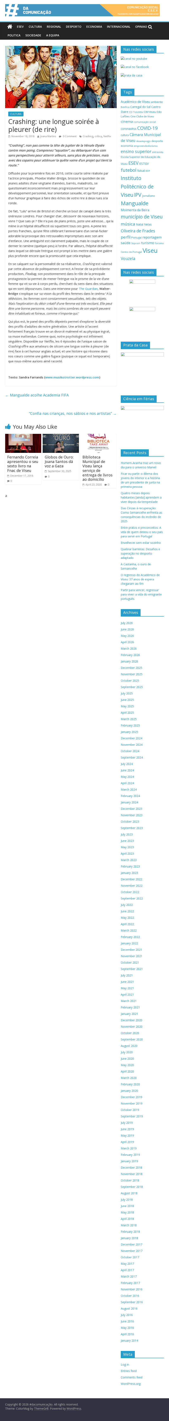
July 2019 (127, 1123)
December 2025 (131, 668)
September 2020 (132, 1039)
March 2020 (129, 1078)
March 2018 (129, 1225)
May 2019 (127, 1135)
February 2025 (130, 725)
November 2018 (131, 1174)
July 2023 (127, 834)
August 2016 (129, 1308)
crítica (98, 136)
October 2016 (130, 1296)
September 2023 (132, 828)
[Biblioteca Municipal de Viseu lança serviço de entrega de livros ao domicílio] (98, 436)
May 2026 (127, 636)
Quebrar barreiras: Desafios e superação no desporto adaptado (140, 553)
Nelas (148, 224)
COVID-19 (147, 128)
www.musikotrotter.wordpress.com (72, 377)
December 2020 (131, 1020)
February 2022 (130, 937)
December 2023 (131, 809)
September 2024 (132, 757)
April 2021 (127, 994)
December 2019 (131, 1097)
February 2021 (130, 1007)
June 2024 (127, 770)
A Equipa (52, 35)
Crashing (88, 136)
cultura (125, 135)
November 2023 (131, 815)
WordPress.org (131, 1384)
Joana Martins (48, 136)
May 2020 (127, 1065)
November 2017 (131, 1251)
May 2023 (127, 847)
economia (127, 146)
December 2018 (131, 1167)
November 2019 (131, 1103)
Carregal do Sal (140, 107)
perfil (125, 237)
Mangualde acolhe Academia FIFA (37, 395)
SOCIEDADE (33, 35)
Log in (125, 1364)
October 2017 (130, 1257)
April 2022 (127, 924)
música (128, 224)
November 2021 (131, 956)
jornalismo (148, 196)
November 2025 (131, 674)
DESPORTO (73, 27)
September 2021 (132, 969)
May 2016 (127, 1328)
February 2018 (130, 1232)
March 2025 (129, 719)
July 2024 (127, 764)
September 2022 (132, 898)
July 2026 (127, 623)
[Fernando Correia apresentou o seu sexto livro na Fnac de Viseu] (23, 436)
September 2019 (132, 1116)
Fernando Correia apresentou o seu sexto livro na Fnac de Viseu (22, 464)
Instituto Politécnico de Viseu (137, 186)
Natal (139, 224)
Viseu (150, 250)
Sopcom (135, 243)
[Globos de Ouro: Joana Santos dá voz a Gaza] (61, 436)
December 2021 (131, 950)
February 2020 (130, 1084)
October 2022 (130, 892)
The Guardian (88, 288)
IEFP (148, 170)
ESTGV (144, 163)
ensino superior (136, 151)
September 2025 (132, 687)
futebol (128, 170)
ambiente (157, 102)
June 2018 (127, 1206)
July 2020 (127, 1052)
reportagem (152, 237)
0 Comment (69, 136)
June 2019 (127, 1129)
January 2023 (129, 873)
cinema (127, 121)
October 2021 (130, 962)
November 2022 (131, 886)
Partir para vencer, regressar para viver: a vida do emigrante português (141, 594)
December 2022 (131, 879)
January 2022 (129, 943)
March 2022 (129, 930)
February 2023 (130, 866)
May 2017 (127, 1264)
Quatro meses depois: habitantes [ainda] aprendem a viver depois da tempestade (141, 497)
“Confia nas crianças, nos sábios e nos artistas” (73, 413)
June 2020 (127, 1059)
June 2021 (127, 982)
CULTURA (35, 27)
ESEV (20, 27)
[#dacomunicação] (9, 26)
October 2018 (130, 1180)
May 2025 (127, 706)
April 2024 (127, 783)
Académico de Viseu (135, 101)
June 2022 (127, 911)
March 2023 (129, 860)
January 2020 (129, 1091)
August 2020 (129, 1046)
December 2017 (131, 1244)
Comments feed (131, 1377)
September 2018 (132, 1187)
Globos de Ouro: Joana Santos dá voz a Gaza (59, 461)
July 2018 (127, 1199)
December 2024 (131, 738)
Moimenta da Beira (135, 210)
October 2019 (130, 1110)
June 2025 (127, 700)
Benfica (125, 107)
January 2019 (129, 1161)
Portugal (136, 237)
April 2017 (127, 1270)
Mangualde (134, 203)
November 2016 (131, 1289)
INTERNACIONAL (118, 27)
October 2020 (130, 1033)
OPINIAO (141, 27)
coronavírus (128, 129)
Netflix (107, 136)
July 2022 (127, 905)
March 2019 (129, 1148)
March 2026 (129, 648)
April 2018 (127, 1219)
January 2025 (129, 732)
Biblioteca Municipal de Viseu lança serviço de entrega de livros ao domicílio (97, 468)
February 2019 (130, 1155)
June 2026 (127, 629)
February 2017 (130, 1283)
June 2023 (127, 841)
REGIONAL (54, 27)
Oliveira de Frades (138, 231)
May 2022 (127, 918)
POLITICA (14, 35)
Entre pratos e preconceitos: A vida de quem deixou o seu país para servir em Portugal (142, 532)
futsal (141, 171)
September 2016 (132, 1302)
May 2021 (127, 988)
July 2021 (127, 975)
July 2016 (127, 1315)
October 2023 (130, 821)
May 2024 (127, 777)
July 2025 (127, 693)
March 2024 (129, 789)
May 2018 (127, 1212)
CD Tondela (136, 111)
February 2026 (130, 655)
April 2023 (127, 853)
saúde (125, 242)
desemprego (143, 141)
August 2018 (129, 1193)
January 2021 (129, 1014)
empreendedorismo (146, 145)
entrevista (157, 152)
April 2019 (127, 1142)
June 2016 (127, 1321)
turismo (147, 242)
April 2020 (127, 1071)
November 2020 (131, 1026)
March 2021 (129, 1001)
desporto (157, 141)
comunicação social (145, 121)
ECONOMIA (94, 27)
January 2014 (129, 1340)
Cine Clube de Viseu (142, 116)
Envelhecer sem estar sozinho (141, 543)
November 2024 (131, 745)
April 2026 (127, 642)
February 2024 (130, 796)
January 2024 (129, 802)
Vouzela (128, 258)
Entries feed (129, 1371)
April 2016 (127, 1334)
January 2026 (129, 661)
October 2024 (130, 751)
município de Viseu (142, 216)
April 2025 (127, 713)
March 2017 (129, 1276)
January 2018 (129, 1238)
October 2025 (130, 680)
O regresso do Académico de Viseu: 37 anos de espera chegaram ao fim (140, 579)
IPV (137, 194)
